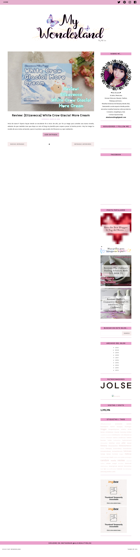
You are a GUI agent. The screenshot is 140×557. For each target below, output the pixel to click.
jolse (123, 443)
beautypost (104, 426)
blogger (104, 429)
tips (105, 468)
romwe (108, 463)
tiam (102, 469)
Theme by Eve (132, 549)
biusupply (120, 426)
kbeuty (102, 448)
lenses (109, 454)
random (105, 460)
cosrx (122, 434)
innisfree (112, 443)
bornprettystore (113, 429)
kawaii (129, 443)
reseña (113, 460)
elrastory (103, 437)
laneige (103, 454)
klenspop (109, 448)
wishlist (109, 471)
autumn (128, 423)
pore (122, 457)
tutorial (119, 468)
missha (115, 457)
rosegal (114, 463)
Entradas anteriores (82, 144)
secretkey (120, 463)
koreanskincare (117, 451)
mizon (119, 457)
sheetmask (128, 463)
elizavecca (127, 434)
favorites (103, 440)
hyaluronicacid (126, 440)
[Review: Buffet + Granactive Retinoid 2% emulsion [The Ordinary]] (116, 318)
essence (115, 437)
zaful (113, 471)
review (121, 460)
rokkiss (102, 463)
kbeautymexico (125, 445)
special (120, 466)
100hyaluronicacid (106, 424)
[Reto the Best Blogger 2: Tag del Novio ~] (116, 243)
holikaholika (116, 440)
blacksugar (128, 426)
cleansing (123, 432)
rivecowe (128, 461)
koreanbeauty (127, 448)
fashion (129, 437)
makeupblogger (105, 457)
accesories (118, 423)
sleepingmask (113, 466)
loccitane (115, 454)
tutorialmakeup (127, 469)
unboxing (104, 471)
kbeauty (104, 445)
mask (111, 457)
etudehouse (122, 437)
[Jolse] (116, 387)
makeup (128, 454)
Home (6, 2)
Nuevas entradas (17, 144)
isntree (118, 443)
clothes (128, 432)
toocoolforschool (111, 469)
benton (112, 426)
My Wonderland (14, 549)
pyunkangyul (127, 457)
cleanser (116, 432)
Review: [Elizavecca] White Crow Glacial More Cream (51, 115)
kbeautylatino (113, 445)
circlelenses (109, 432)
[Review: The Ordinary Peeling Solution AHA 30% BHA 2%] (116, 285)
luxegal (121, 454)
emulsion (109, 437)
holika (110, 440)
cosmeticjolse (115, 434)
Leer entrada (51, 135)
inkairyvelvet (104, 443)
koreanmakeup (106, 451)
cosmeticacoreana (106, 435)
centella (123, 429)
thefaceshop (127, 466)
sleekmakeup (104, 466)
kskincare (127, 451)
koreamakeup (117, 448)
